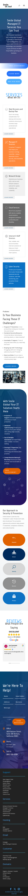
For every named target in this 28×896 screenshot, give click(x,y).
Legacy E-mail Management (10, 857)
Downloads (6, 790)
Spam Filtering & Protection (10, 844)
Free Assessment (17, 66)
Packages (5, 842)
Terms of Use (6, 794)
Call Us (8, 751)
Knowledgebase (7, 781)
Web (4, 827)
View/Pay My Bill (7, 859)
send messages (18, 722)
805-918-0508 (14, 81)
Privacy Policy (6, 787)
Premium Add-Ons (7, 831)
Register (5, 871)
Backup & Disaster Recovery (10, 806)
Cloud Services (6, 811)
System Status (6, 783)
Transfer (16, 871)
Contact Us (5, 792)
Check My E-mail (7, 855)
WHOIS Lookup (6, 878)
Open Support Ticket (8, 779)
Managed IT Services (8, 808)
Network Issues (7, 785)
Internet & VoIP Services (14, 237)
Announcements (7, 788)
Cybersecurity (6, 815)
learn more (14, 73)
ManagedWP (6, 829)
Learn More (8, 133)
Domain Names (7, 873)
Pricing (4, 875)
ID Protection (6, 877)
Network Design (7, 810)
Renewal (10, 871)
